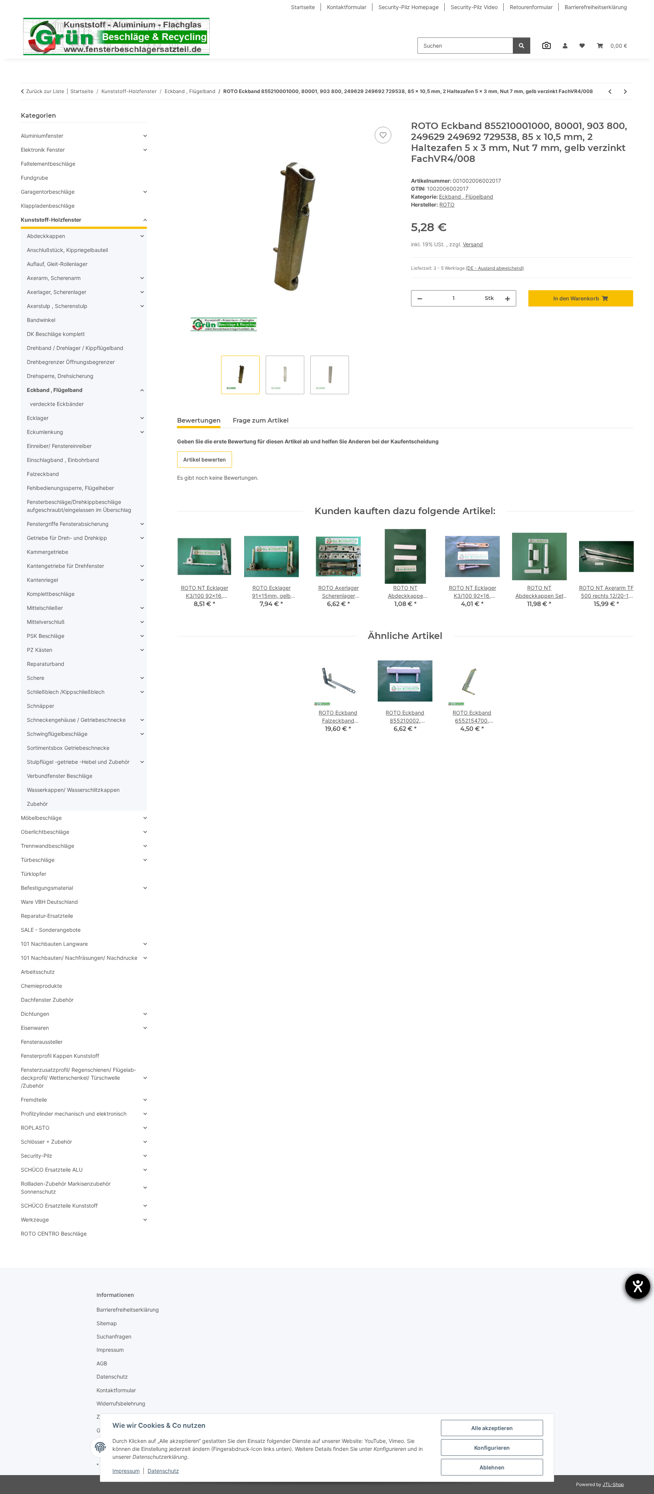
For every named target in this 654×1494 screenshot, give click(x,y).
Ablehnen (492, 1467)
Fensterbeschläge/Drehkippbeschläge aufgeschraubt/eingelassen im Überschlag (79, 506)
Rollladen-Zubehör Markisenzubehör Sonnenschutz (66, 1187)
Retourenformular (531, 7)
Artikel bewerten (204, 459)
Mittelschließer (45, 608)
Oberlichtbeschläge (45, 832)
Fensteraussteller (41, 1041)
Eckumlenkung (45, 432)
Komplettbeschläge (51, 594)
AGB (102, 1363)
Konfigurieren (492, 1447)
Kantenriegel (42, 580)
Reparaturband (45, 664)
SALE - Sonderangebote (51, 930)
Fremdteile (34, 1099)
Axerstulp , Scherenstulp (57, 306)
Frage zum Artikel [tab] (261, 420)
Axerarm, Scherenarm (54, 278)
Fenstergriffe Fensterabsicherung (68, 524)
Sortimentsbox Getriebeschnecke (68, 748)
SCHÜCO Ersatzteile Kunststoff (59, 1205)
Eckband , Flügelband (466, 196)
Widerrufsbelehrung (121, 1403)
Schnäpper (40, 706)
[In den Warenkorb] (183, 116)
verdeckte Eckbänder (57, 404)
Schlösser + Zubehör (46, 1141)
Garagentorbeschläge (48, 191)
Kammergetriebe (47, 552)
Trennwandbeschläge (47, 846)
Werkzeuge (35, 1219)
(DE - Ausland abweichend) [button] (495, 268)
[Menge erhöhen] (507, 298)
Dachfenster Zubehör (47, 1000)
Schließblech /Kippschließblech (65, 692)
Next (621, 574)
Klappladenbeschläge (48, 205)
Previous (189, 574)
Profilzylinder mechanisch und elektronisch (73, 1113)
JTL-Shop (613, 1484)
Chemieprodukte (41, 986)
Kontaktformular (346, 7)
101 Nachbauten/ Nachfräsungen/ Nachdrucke (79, 958)
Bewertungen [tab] (199, 420)
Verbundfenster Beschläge (59, 776)
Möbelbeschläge (41, 818)
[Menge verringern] (419, 298)
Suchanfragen (114, 1336)
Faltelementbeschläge (48, 163)
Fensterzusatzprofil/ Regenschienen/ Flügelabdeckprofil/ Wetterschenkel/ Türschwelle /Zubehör (78, 1077)
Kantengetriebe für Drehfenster (65, 566)
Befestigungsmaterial (47, 888)
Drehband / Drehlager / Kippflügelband (75, 348)
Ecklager (37, 418)
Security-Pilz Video (474, 7)
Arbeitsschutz (38, 972)
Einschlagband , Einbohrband (63, 460)
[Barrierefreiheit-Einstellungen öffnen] (637, 1286)
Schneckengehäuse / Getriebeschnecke (76, 720)
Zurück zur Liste (45, 91)
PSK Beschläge (45, 636)
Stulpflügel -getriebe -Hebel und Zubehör (78, 762)
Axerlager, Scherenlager (56, 292)
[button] (565, 46)
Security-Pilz (36, 1155)
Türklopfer (33, 874)
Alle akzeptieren (492, 1428)
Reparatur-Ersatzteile (47, 916)
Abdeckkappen (46, 236)
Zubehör (37, 804)
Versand (473, 244)
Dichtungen (35, 1014)
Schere (35, 678)
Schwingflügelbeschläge (57, 734)
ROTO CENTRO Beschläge (54, 1233)
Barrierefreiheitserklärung (596, 7)
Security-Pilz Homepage (408, 7)
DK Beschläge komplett (56, 334)
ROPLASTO (35, 1127)
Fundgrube (34, 177)
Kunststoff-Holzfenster (51, 219)
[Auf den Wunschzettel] (383, 135)
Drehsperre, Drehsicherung (60, 376)
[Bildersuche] (546, 45)
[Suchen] (521, 45)
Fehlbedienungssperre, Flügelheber (70, 488)
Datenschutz (163, 1471)
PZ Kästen (39, 650)
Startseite (303, 7)
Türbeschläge (37, 860)
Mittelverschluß (46, 622)
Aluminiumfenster (42, 135)
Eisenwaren (35, 1028)
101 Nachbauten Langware (54, 944)
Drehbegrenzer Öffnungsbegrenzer (71, 362)
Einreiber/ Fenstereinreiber (59, 446)
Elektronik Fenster (43, 149)
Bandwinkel (41, 320)
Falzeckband (43, 474)
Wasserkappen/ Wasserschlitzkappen (73, 790)
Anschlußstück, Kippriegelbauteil (67, 250)
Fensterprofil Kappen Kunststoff (60, 1055)
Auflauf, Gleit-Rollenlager (57, 264)
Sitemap (107, 1323)
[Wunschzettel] (582, 46)
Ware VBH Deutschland (49, 902)
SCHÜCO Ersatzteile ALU (52, 1169)
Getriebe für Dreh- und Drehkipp (67, 538)
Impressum (126, 1471)
